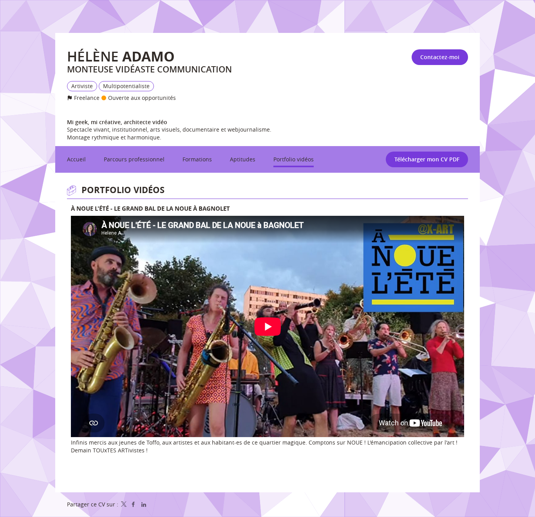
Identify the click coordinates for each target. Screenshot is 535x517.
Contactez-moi (439, 57)
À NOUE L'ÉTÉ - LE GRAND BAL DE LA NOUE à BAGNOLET (150, 208)
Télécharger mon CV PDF (426, 159)
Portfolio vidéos (122, 190)
